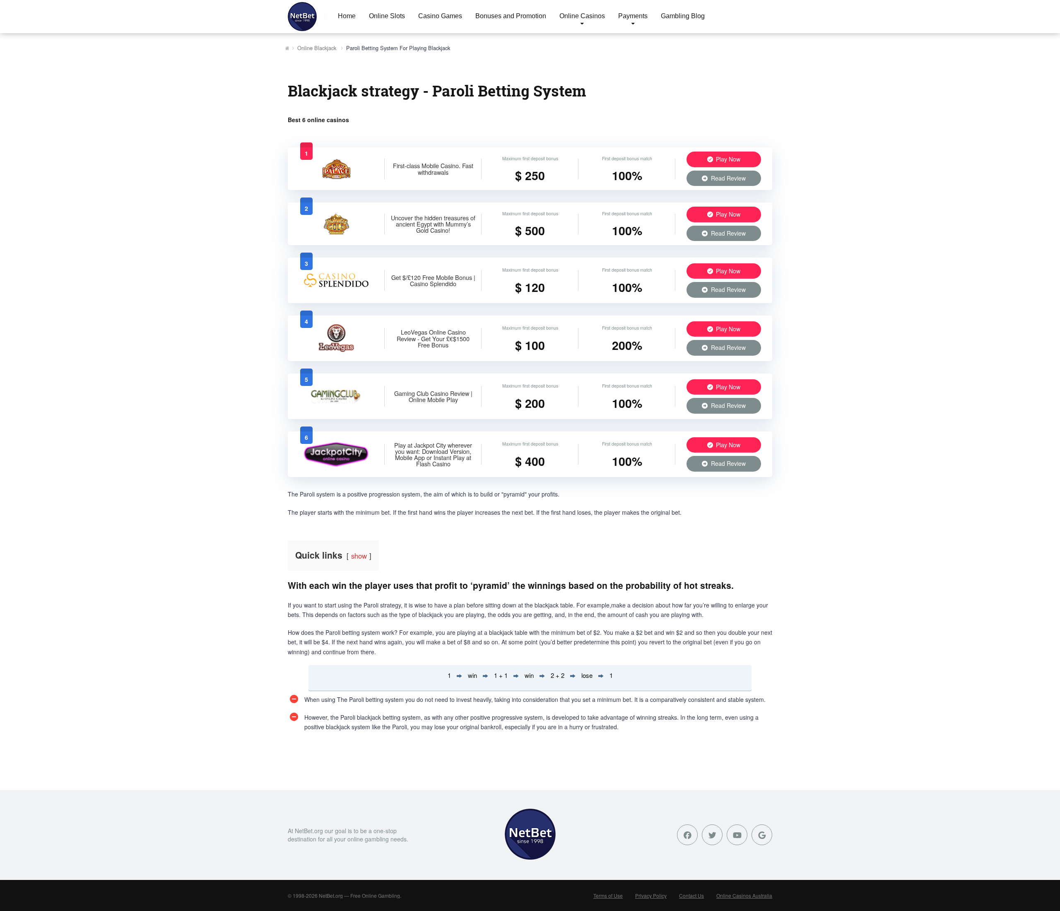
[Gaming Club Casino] (336, 408)
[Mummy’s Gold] (336, 232)
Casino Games (440, 15)
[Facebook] (687, 834)
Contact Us (691, 895)
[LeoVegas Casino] (336, 350)
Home (347, 15)
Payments (633, 15)
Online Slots (387, 15)
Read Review (727, 178)
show (359, 556)
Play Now (727, 159)
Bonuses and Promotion (510, 15)
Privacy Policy (651, 895)
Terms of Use (608, 895)
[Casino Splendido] (336, 292)
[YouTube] (737, 834)
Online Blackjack (316, 48)
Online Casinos (582, 15)
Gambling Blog (683, 15)
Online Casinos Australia (744, 895)
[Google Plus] (762, 834)
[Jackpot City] (336, 466)
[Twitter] (712, 834)
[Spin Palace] (336, 177)
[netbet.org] (302, 16)
